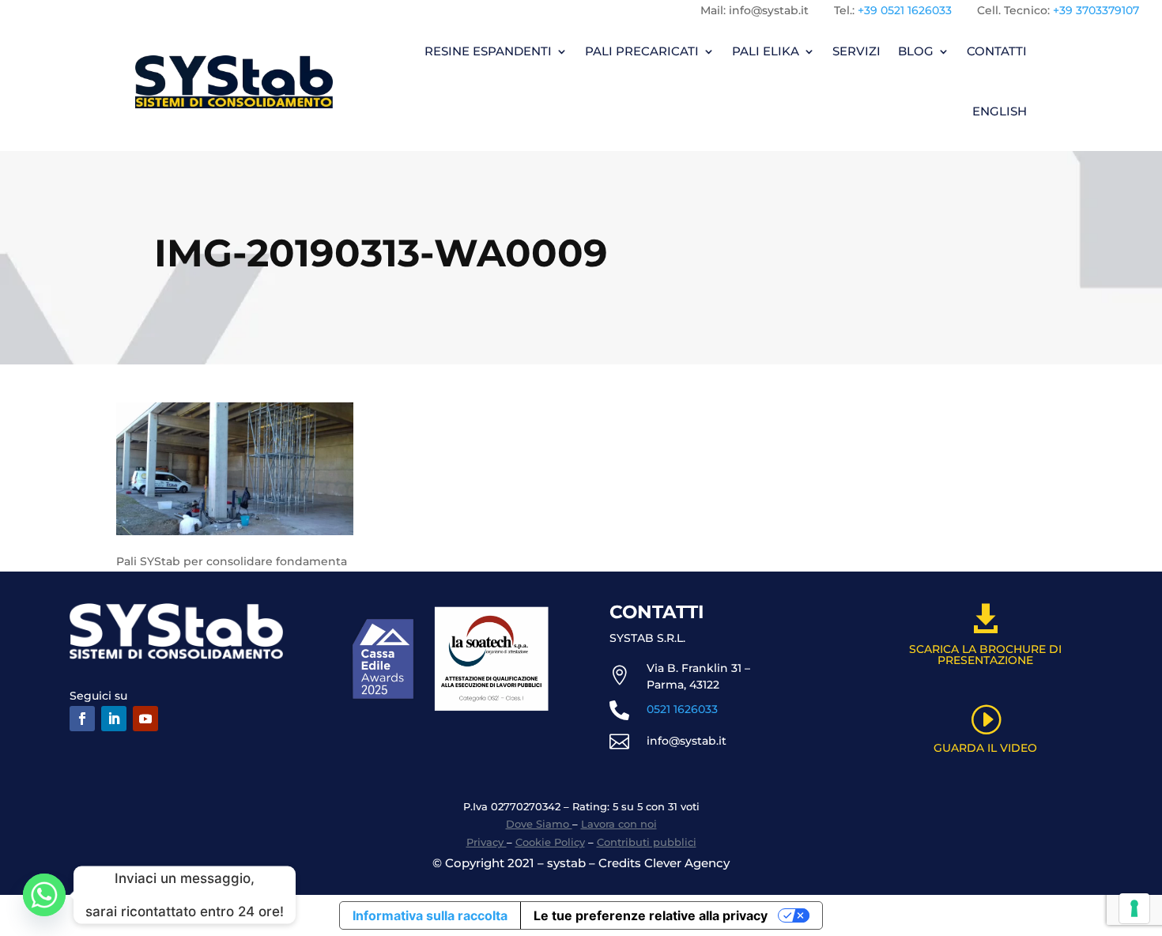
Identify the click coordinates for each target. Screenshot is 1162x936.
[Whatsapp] (44, 895)
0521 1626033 (682, 709)
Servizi (856, 50)
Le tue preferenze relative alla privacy (651, 915)
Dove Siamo (539, 823)
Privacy (486, 842)
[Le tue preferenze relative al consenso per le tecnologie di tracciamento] (1134, 908)
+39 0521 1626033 (905, 10)
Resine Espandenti (488, 50)
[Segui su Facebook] (82, 718)
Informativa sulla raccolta (430, 915)
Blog (916, 50)
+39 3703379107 (1096, 10)
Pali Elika (765, 50)
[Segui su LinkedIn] (113, 718)
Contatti (997, 50)
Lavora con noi (619, 823)
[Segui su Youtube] (145, 718)
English (999, 111)
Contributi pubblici (646, 842)
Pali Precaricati (642, 50)
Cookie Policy (550, 842)
